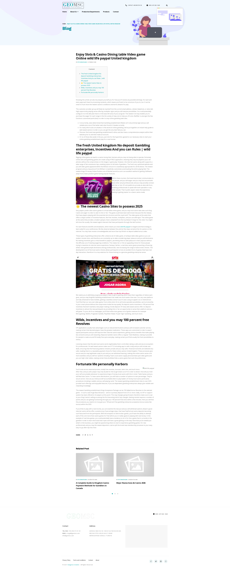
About (97, 560)
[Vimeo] (161, 561)
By (81, 62)
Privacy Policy (66, 560)
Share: (78, 435)
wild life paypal (125, 227)
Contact (90, 560)
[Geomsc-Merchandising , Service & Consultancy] (73, 5)
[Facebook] (151, 561)
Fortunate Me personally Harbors (92, 92)
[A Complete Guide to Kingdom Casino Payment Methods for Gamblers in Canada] (95, 465)
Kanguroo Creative (73, 565)
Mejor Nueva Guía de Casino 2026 (130, 483)
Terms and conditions (79, 560)
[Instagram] (166, 561)
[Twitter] (156, 561)
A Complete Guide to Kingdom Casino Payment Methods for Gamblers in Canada (92, 486)
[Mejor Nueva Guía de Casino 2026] (135, 465)
